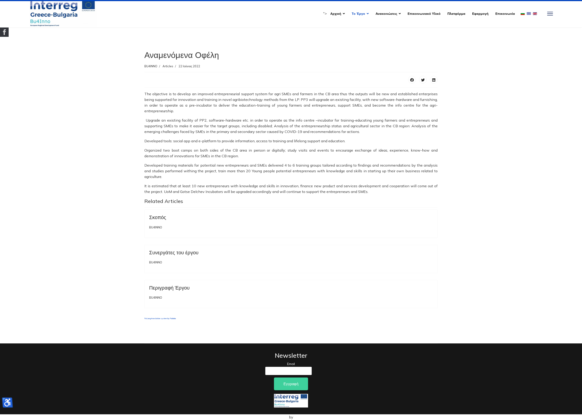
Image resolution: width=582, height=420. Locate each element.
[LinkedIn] (434, 80)
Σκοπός (157, 217)
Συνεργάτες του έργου (173, 252)
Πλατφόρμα (456, 14)
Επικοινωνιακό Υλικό (424, 14)
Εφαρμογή (480, 14)
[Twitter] (423, 80)
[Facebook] (412, 80)
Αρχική (335, 14)
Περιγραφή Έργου (169, 288)
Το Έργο (358, 14)
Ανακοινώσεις (386, 14)
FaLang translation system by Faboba (160, 318)
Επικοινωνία (505, 14)
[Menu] (550, 14)
